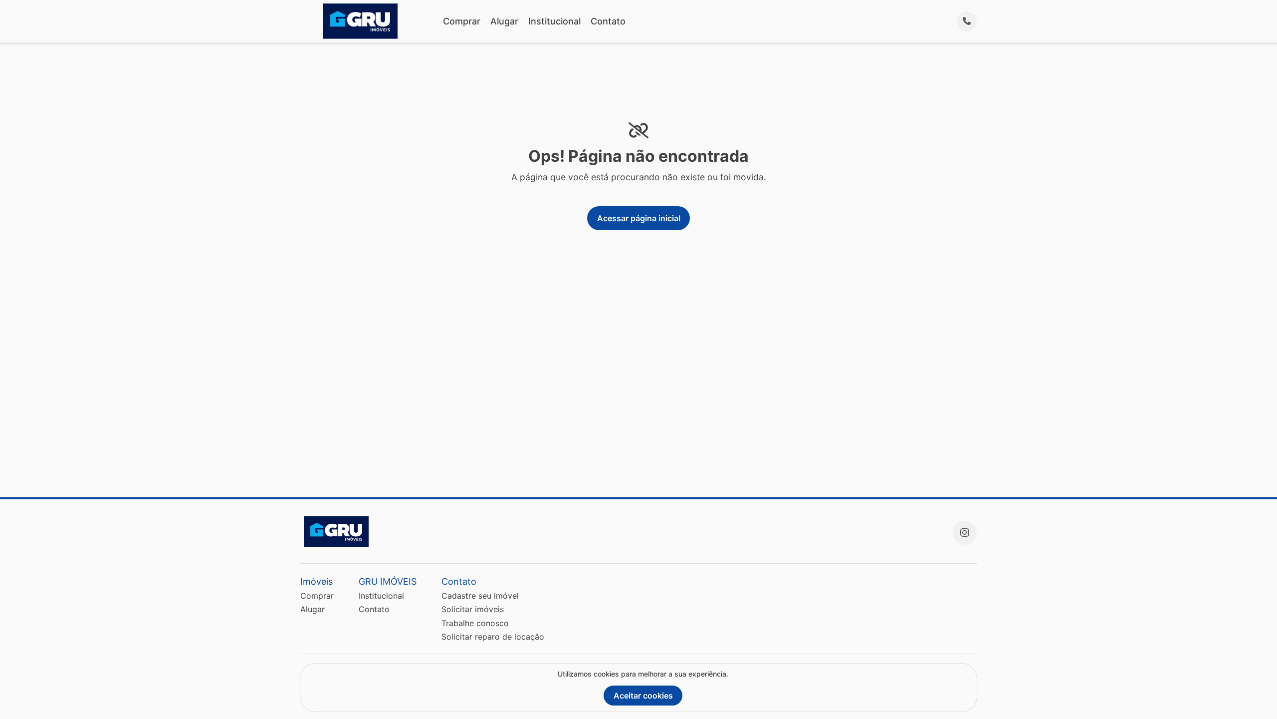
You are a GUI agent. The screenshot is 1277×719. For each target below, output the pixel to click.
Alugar (504, 21)
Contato (608, 21)
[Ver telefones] (967, 21)
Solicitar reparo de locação (492, 637)
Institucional (554, 21)
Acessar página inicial (638, 218)
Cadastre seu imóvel (480, 596)
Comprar (461, 21)
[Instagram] (965, 533)
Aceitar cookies (643, 696)
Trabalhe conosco (475, 623)
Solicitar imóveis (472, 609)
